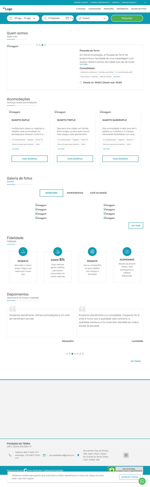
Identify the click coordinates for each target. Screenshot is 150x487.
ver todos (136, 361)
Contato (115, 2)
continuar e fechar (129, 477)
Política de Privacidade (53, 470)
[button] (37, 45)
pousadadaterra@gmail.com (61, 455)
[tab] (51, 193)
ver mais (135, 225)
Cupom (86, 18)
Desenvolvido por (24, 470)
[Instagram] (126, 455)
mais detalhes (29, 158)
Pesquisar (127, 18)
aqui (97, 475)
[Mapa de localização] (75, 409)
